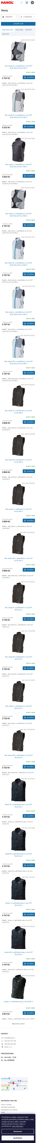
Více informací (17, 1126)
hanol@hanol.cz (9, 1038)
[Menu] (32, 3)
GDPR (3, 1112)
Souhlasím (17, 1138)
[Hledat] (22, 3)
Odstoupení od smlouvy (9, 1110)
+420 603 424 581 (10, 1044)
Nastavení (18, 1131)
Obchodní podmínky (8, 1107)
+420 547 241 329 (10, 1041)
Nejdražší (28, 30)
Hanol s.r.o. (8, 1047)
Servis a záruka (6, 1104)
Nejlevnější (19, 30)
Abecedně (5, 34)
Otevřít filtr (18, 24)
